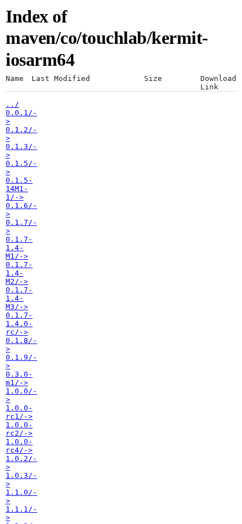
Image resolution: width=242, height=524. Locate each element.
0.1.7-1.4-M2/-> (19, 273)
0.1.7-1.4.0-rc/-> (19, 323)
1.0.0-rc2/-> (19, 429)
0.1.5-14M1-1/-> (19, 188)
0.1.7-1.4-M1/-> (19, 247)
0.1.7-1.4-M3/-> (19, 298)
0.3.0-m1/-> (19, 378)
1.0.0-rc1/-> (19, 412)
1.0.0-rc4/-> (19, 445)
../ (12, 104)
